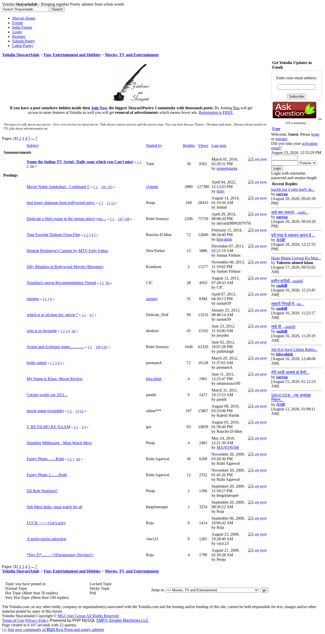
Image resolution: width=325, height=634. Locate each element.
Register (18, 36)
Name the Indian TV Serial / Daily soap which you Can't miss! (80, 162)
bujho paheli (36, 363)
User (276, 129)
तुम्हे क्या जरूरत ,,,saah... (289, 212)
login (315, 134)
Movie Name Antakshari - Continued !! (58, 186)
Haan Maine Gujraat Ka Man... (296, 258)
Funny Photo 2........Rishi (47, 475)
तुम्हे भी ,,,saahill (283, 326)
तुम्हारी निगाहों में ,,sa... (287, 304)
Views (203, 145)
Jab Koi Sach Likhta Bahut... (294, 349)
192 (104, 187)
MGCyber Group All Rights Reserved (88, 616)
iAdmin (152, 186)
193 (110, 187)
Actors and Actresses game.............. (55, 347)
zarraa (282, 194)
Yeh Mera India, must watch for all (54, 507)
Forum (17, 23)
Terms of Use (13, 620)
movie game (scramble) (45, 411)
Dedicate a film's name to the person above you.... (66, 219)
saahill (281, 285)
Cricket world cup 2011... (47, 395)
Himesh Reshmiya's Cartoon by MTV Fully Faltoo (67, 251)
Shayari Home (23, 18)
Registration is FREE (216, 112)
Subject (33, 145)
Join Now (99, 108)
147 (120, 219)
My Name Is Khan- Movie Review (55, 379)
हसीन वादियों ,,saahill (287, 281)
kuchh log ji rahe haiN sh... (293, 189)
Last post (219, 145)
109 (98, 347)
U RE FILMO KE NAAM (48, 427)
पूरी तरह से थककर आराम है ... (293, 235)
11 (108, 203)
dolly (221, 191)
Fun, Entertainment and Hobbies (72, 55)
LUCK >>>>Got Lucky (46, 523)
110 (104, 347)
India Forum (22, 27)
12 (113, 203)
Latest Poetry (22, 45)
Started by (154, 145)
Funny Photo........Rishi (45, 459)
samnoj (151, 299)
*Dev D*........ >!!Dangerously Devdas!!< (60, 555)
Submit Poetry (23, 41)
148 (126, 219)
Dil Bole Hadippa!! (42, 491)
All (32, 166)
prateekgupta (227, 168)
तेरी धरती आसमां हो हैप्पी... (290, 372)
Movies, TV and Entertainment (132, 55)
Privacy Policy (37, 620)
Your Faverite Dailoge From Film (53, 235)
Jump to (157, 590)
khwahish (224, 239)
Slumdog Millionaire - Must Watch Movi (59, 443)
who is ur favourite (42, 331)
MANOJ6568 (228, 447)
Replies (189, 145)
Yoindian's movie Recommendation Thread (62, 283)
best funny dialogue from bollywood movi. (61, 202)
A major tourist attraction (46, 539)
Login (17, 32)
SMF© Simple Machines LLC (122, 620)
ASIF (281, 240)
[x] (4, 629)
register (281, 139)
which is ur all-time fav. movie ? (52, 315)
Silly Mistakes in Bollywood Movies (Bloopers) (65, 267)
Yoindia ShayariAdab (20, 55)
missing (33, 299)
